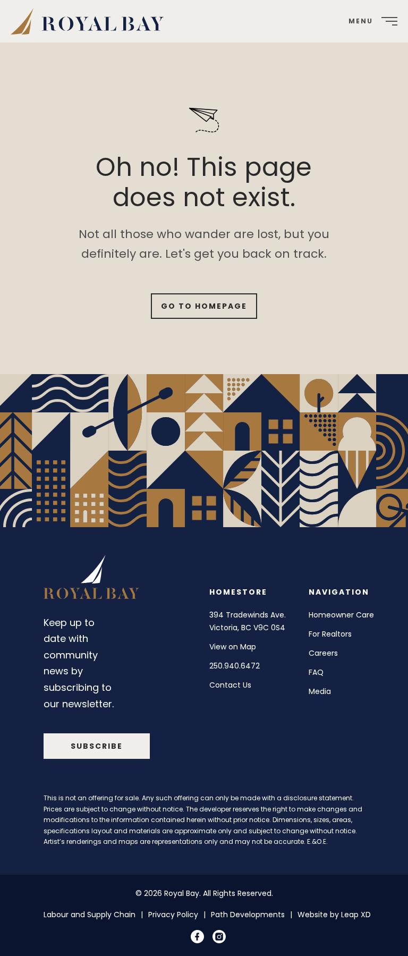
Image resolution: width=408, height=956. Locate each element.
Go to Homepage (204, 306)
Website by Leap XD (334, 914)
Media (320, 691)
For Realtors (330, 634)
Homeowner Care (341, 615)
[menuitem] (91, 21)
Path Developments (248, 914)
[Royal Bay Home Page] (91, 579)
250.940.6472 (234, 666)
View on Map (232, 646)
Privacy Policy (173, 914)
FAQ (316, 672)
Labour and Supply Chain (89, 914)
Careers (323, 653)
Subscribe (97, 746)
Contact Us (230, 685)
